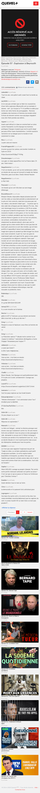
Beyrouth (9, 59)
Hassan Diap (26, 59)
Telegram (17, 69)
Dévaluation (17, 59)
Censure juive (13, 61)
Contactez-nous (20, 790)
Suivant (29, 512)
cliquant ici (33, 71)
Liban (3, 59)
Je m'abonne (13, 45)
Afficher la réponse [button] (8, 508)
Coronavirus (17, 58)
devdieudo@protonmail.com (10, 79)
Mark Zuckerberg (7, 58)
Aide (36, 787)
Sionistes (4, 61)
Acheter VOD (26, 45)
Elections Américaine (29, 58)
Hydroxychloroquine (25, 61)
